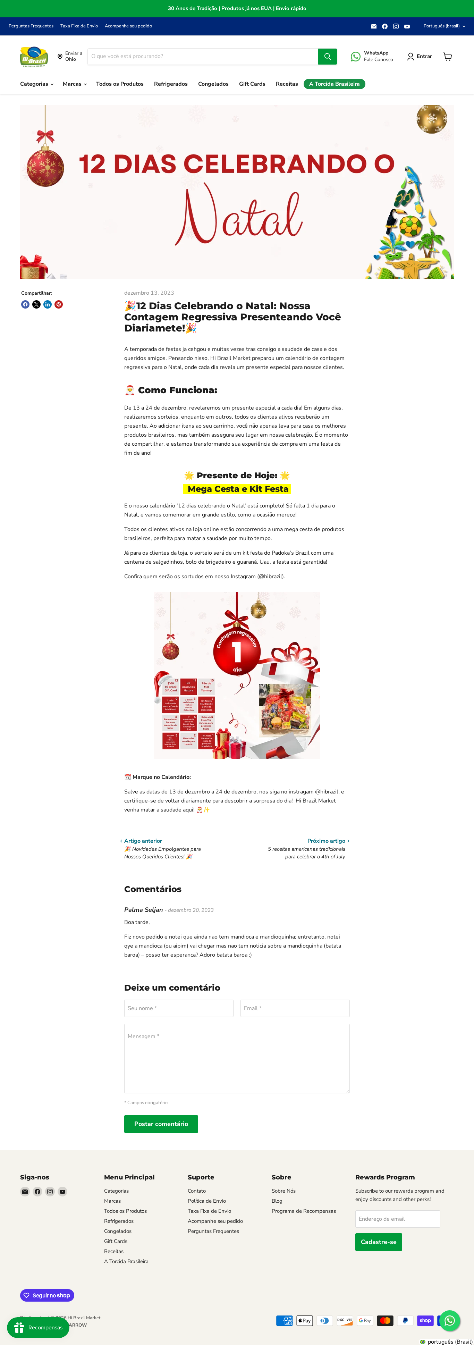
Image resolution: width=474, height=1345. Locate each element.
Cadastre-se (379, 1242)
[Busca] (327, 57)
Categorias (35, 84)
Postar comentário (161, 1124)
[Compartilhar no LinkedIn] (47, 304)
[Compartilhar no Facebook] (25, 304)
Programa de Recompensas (304, 1211)
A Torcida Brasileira (334, 84)
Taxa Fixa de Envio (79, 26)
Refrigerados (171, 84)
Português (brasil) (442, 26)
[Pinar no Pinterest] (58, 304)
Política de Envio (207, 1200)
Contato (197, 1190)
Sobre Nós (284, 1190)
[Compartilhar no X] (36, 304)
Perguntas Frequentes (31, 26)
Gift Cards (252, 84)
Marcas (73, 84)
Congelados (213, 84)
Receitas (287, 84)
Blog (277, 1200)
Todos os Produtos (120, 84)
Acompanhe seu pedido (128, 26)
